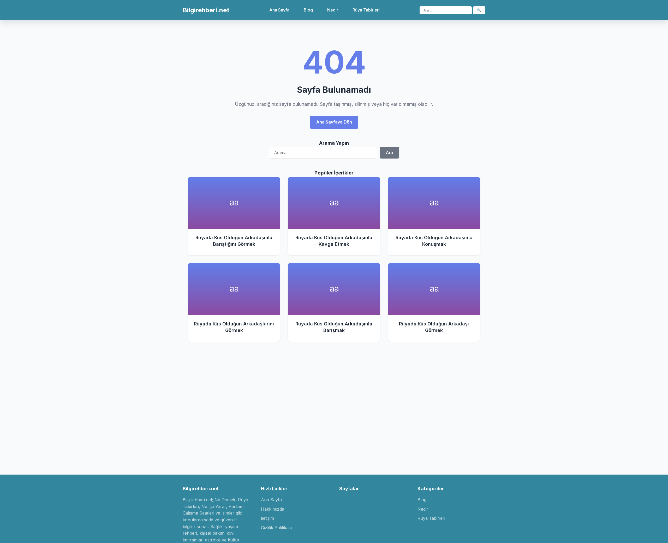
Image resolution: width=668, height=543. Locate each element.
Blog (308, 10)
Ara (389, 152)
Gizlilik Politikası (276, 527)
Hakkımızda (272, 509)
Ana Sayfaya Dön (334, 122)
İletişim (267, 518)
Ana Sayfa (279, 10)
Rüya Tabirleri (366, 10)
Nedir (332, 10)
